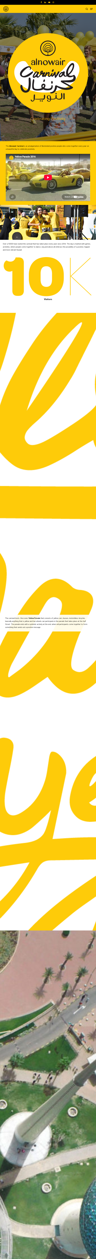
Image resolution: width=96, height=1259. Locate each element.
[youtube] (49, 2)
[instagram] (53, 2)
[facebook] (41, 2)
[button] (91, 9)
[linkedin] (45, 2)
